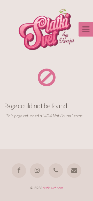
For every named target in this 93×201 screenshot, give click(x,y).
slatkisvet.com (53, 188)
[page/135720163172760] (19, 170)
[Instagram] (37, 170)
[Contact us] (74, 170)
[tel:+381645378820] (56, 170)
